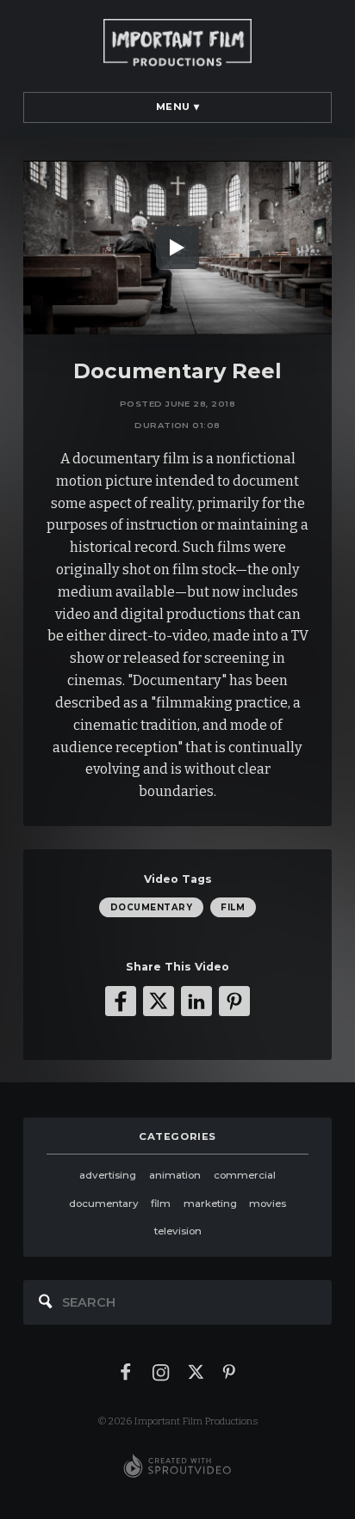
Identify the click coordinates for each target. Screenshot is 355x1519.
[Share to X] (158, 1001)
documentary (151, 907)
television (178, 1231)
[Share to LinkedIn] (196, 1001)
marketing (210, 1203)
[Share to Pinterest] (234, 1001)
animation (175, 1175)
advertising (107, 1175)
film (233, 907)
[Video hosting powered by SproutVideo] (177, 1466)
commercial (245, 1175)
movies (267, 1203)
